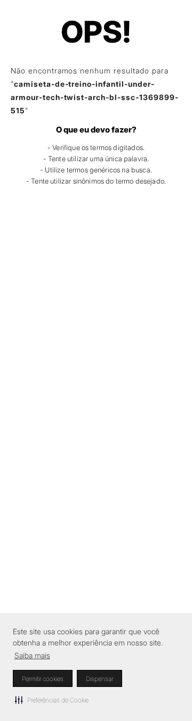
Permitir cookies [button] (42, 679)
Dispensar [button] (99, 679)
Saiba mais (32, 655)
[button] (52, 699)
